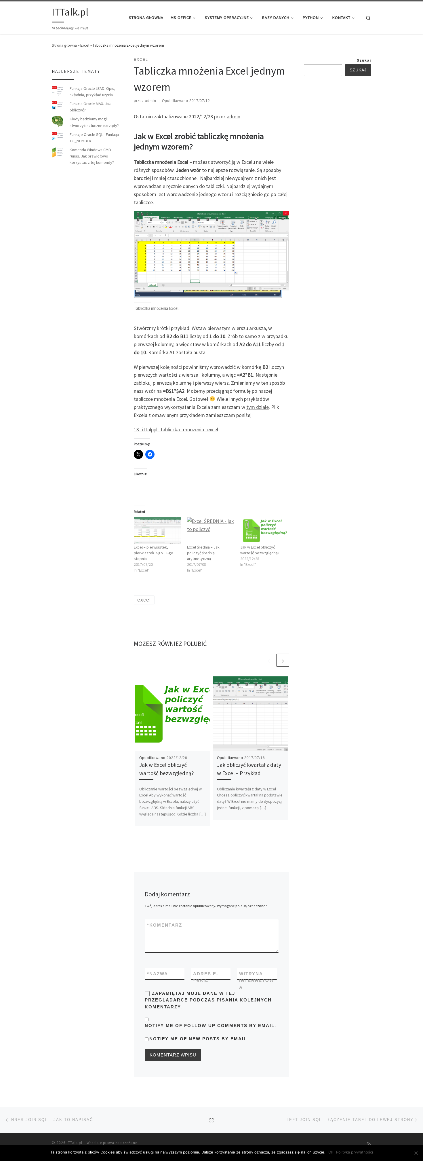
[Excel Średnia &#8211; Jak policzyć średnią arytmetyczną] (211, 530)
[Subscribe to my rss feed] (369, 1144)
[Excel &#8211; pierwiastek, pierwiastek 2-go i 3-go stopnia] (157, 530)
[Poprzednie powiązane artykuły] (268, 660)
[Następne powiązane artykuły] (282, 660)
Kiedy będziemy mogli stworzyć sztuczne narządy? (94, 122)
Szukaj (364, 60)
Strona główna (64, 45)
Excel (84, 45)
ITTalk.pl (74, 1142)
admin (150, 101)
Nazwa (157, 973)
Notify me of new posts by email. (199, 1038)
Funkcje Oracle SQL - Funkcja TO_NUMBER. (94, 137)
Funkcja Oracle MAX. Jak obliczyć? (90, 107)
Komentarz (164, 925)
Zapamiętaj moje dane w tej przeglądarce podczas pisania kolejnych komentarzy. (208, 1000)
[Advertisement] (347, 172)
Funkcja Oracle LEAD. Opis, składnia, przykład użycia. (92, 91)
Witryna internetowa (256, 980)
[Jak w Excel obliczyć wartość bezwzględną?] (264, 530)
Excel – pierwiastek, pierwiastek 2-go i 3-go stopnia (153, 553)
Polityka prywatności (354, 1152)
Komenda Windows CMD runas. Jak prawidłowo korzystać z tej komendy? (92, 156)
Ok (330, 1152)
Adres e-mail (205, 977)
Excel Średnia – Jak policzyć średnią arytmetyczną (203, 553)
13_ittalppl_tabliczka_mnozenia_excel (176, 429)
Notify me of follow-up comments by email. (210, 1025)
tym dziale (257, 407)
